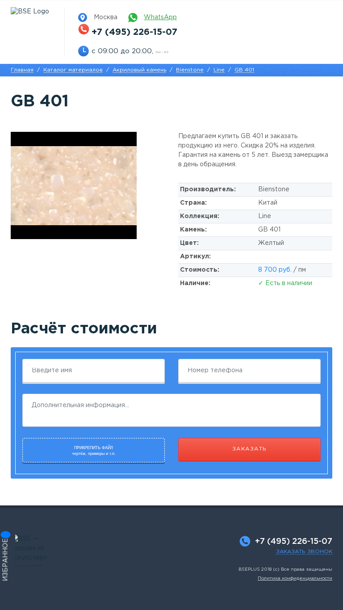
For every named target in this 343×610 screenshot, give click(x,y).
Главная (22, 69)
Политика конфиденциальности (295, 578)
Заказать (249, 448)
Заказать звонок (304, 551)
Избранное (5, 559)
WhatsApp (160, 17)
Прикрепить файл (94, 451)
